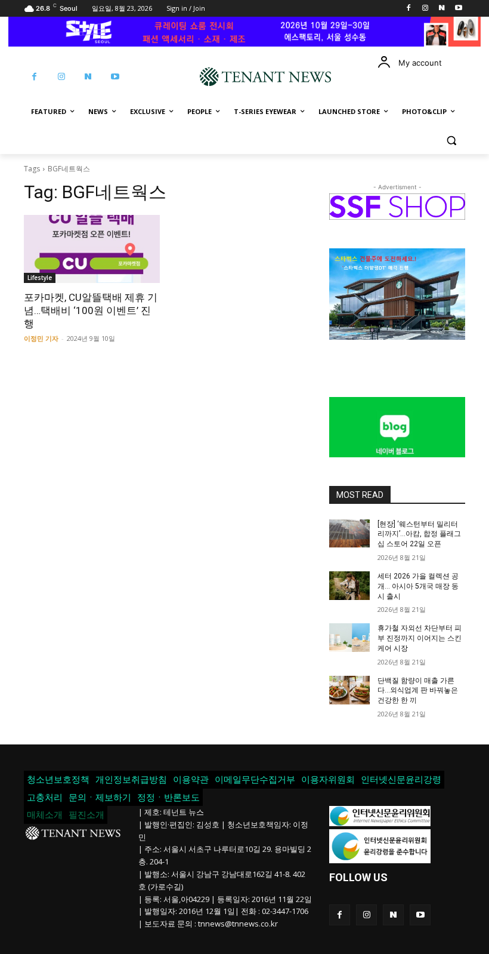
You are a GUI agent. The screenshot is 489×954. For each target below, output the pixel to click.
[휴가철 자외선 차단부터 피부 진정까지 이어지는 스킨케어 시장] (349, 637)
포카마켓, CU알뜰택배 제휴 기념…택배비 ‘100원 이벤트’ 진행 (90, 310)
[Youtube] (458, 9)
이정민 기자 (41, 338)
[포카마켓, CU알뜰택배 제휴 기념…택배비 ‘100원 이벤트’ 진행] (92, 249)
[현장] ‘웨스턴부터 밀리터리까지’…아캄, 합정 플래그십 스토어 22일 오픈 (419, 534)
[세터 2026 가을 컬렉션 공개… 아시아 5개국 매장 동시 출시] (349, 585)
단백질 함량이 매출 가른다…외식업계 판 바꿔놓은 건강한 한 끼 (417, 690)
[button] (451, 141)
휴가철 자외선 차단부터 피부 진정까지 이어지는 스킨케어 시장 (419, 638)
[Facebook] (409, 9)
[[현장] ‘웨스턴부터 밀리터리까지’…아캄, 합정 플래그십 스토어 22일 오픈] (349, 533)
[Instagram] (425, 9)
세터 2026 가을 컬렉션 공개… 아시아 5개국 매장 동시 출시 (418, 586)
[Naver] (441, 9)
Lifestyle (39, 277)
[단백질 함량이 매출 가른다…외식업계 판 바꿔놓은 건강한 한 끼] (349, 690)
